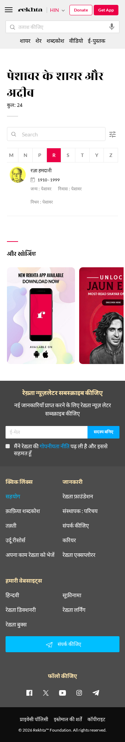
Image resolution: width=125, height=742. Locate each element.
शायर (25, 40)
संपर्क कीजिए (75, 525)
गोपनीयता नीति (54, 446)
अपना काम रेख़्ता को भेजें (30, 555)
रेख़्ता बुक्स (16, 624)
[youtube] (62, 692)
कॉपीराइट (96, 719)
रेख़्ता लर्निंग (73, 610)
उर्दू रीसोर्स (15, 540)
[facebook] (29, 692)
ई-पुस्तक (96, 40)
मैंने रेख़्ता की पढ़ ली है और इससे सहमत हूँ (61, 449)
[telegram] (95, 692)
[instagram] (79, 692)
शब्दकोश (55, 40)
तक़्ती (11, 525)
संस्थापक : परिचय (80, 511)
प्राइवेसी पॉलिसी (34, 719)
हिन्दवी (12, 595)
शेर (38, 40)
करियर (69, 540)
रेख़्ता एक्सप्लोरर (78, 555)
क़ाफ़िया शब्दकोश (23, 511)
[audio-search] (111, 27)
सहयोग (13, 496)
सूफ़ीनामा (71, 595)
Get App (106, 10)
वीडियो (76, 40)
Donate (81, 10)
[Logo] (30, 10)
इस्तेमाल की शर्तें (68, 719)
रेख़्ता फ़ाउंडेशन (77, 496)
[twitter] (45, 692)
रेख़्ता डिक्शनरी (21, 610)
